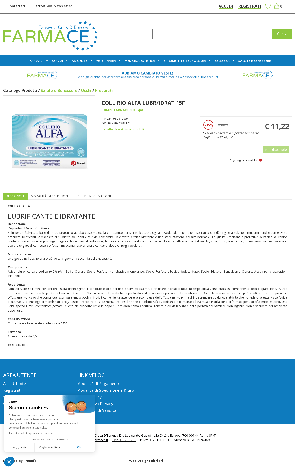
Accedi (226, 6)
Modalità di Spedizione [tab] (50, 196)
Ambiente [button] (79, 60)
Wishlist (268, 6)
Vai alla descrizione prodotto (124, 129)
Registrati (249, 6)
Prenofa (30, 460)
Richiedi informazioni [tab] (93, 196)
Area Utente (14, 383)
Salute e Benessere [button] (254, 60)
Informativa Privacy (95, 403)
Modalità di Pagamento (99, 383)
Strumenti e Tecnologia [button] (185, 60)
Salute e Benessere (59, 90)
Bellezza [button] (222, 60)
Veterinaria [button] (106, 60)
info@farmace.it (96, 440)
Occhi (86, 90)
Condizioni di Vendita (96, 410)
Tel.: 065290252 (124, 440)
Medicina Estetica (140, 60)
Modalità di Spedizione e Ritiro (105, 390)
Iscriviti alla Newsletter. (54, 6)
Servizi (57, 60)
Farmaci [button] (36, 60)
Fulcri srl (156, 460)
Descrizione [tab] (15, 196)
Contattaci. (17, 6)
